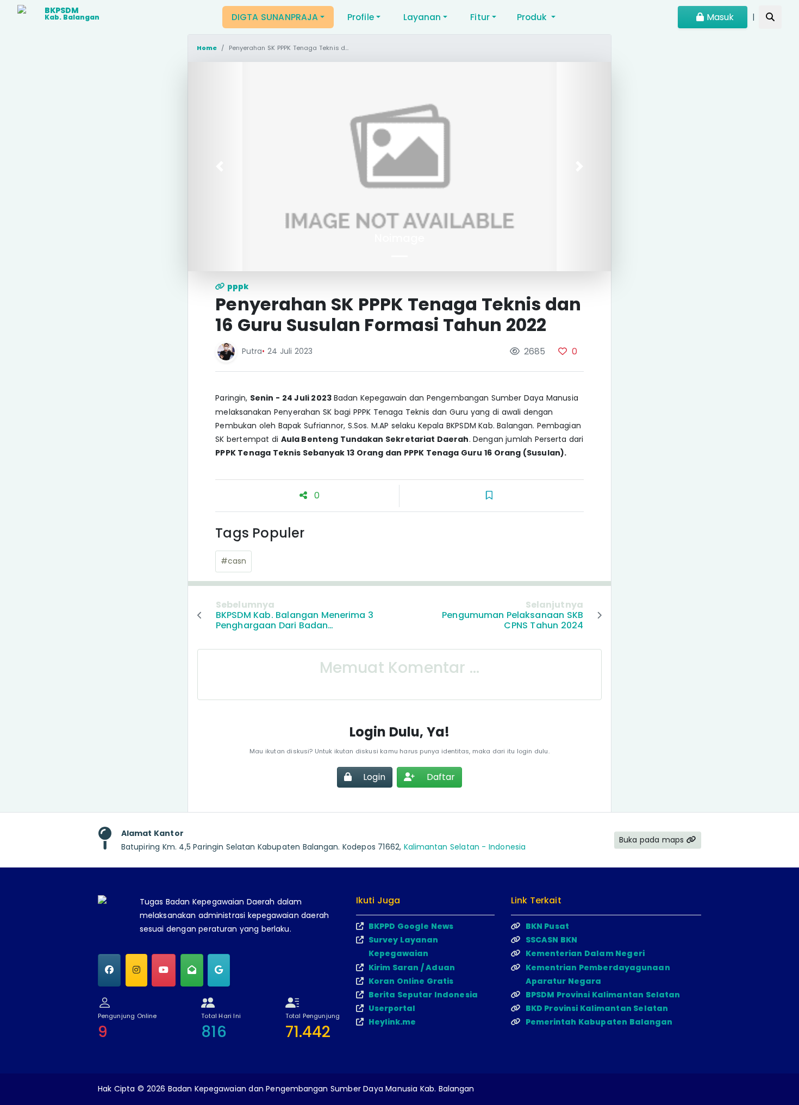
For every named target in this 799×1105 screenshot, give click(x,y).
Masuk (719, 17)
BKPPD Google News (411, 926)
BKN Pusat (547, 926)
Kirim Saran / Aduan (412, 967)
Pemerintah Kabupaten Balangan (599, 1021)
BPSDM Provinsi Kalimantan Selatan (603, 994)
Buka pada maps (652, 839)
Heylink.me (392, 1021)
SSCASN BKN (552, 939)
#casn (234, 560)
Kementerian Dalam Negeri (585, 953)
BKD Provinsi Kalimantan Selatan (597, 1008)
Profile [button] (360, 17)
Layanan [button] (422, 17)
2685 (533, 351)
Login (373, 777)
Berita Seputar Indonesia (423, 994)
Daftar (439, 777)
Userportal (392, 1008)
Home (207, 47)
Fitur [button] (480, 17)
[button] (220, 166)
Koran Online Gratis (411, 981)
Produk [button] (533, 17)
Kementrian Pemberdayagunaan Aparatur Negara (598, 974)
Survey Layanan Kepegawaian (404, 946)
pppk (237, 286)
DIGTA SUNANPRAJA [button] (275, 17)
